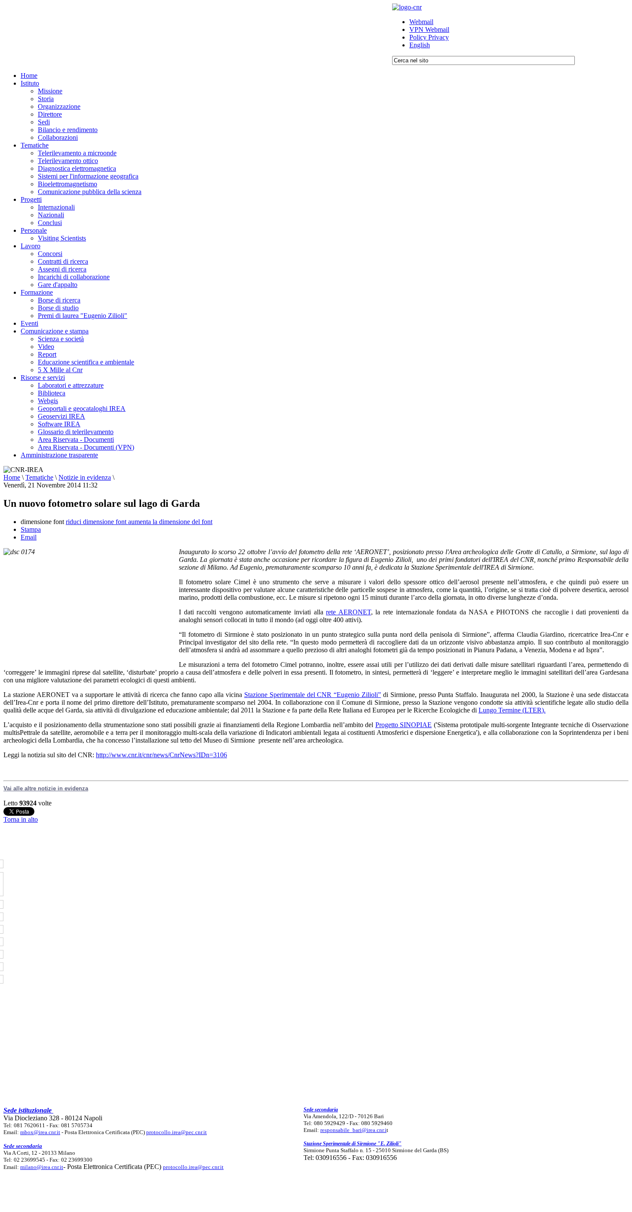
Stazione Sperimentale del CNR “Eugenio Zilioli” (312, 694)
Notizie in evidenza (84, 477)
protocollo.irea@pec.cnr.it (176, 1132)
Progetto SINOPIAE (403, 724)
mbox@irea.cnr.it (40, 1132)
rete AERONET (348, 612)
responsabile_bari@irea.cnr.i (353, 1130)
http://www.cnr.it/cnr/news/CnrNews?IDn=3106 (161, 755)
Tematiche (39, 477)
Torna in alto (20, 819)
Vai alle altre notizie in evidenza (45, 788)
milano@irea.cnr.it (41, 1167)
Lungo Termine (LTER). (512, 710)
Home (11, 477)
